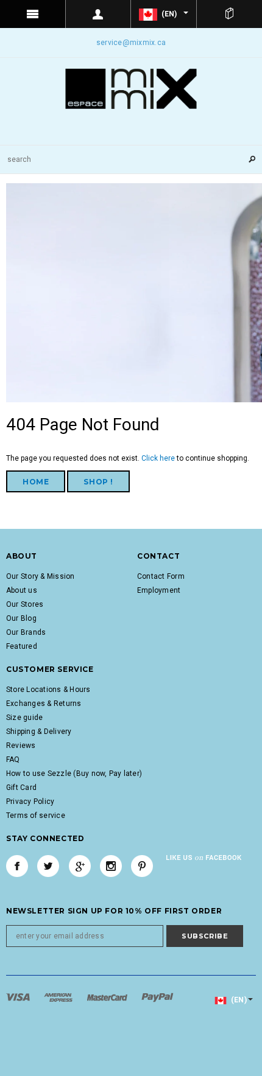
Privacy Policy (30, 801)
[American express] (59, 997)
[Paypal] (157, 997)
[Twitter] (48, 866)
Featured (21, 646)
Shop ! (98, 481)
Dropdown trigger (99, 14)
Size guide (24, 717)
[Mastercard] (108, 997)
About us (21, 590)
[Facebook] (17, 866)
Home (36, 481)
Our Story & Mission (40, 576)
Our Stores (24, 604)
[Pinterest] (142, 866)
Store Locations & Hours (48, 689)
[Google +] (80, 866)
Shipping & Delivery (39, 731)
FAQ (13, 759)
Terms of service (35, 815)
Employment (158, 590)
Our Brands (26, 632)
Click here (159, 458)
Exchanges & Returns (44, 703)
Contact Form (161, 576)
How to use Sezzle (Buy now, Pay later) (74, 773)
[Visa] (19, 997)
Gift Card (21, 787)
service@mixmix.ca (131, 42)
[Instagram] (111, 866)
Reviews (21, 745)
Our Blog (21, 618)
